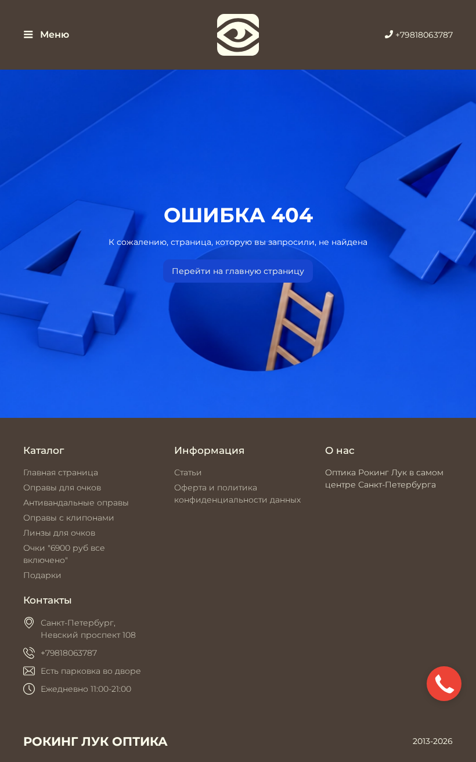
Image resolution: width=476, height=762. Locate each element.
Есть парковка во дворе (91, 671)
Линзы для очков (59, 533)
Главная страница (60, 472)
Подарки (42, 575)
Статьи (188, 472)
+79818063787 (423, 35)
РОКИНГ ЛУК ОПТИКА (95, 741)
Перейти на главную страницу (238, 271)
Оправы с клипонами (68, 517)
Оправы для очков (62, 487)
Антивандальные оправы (76, 502)
